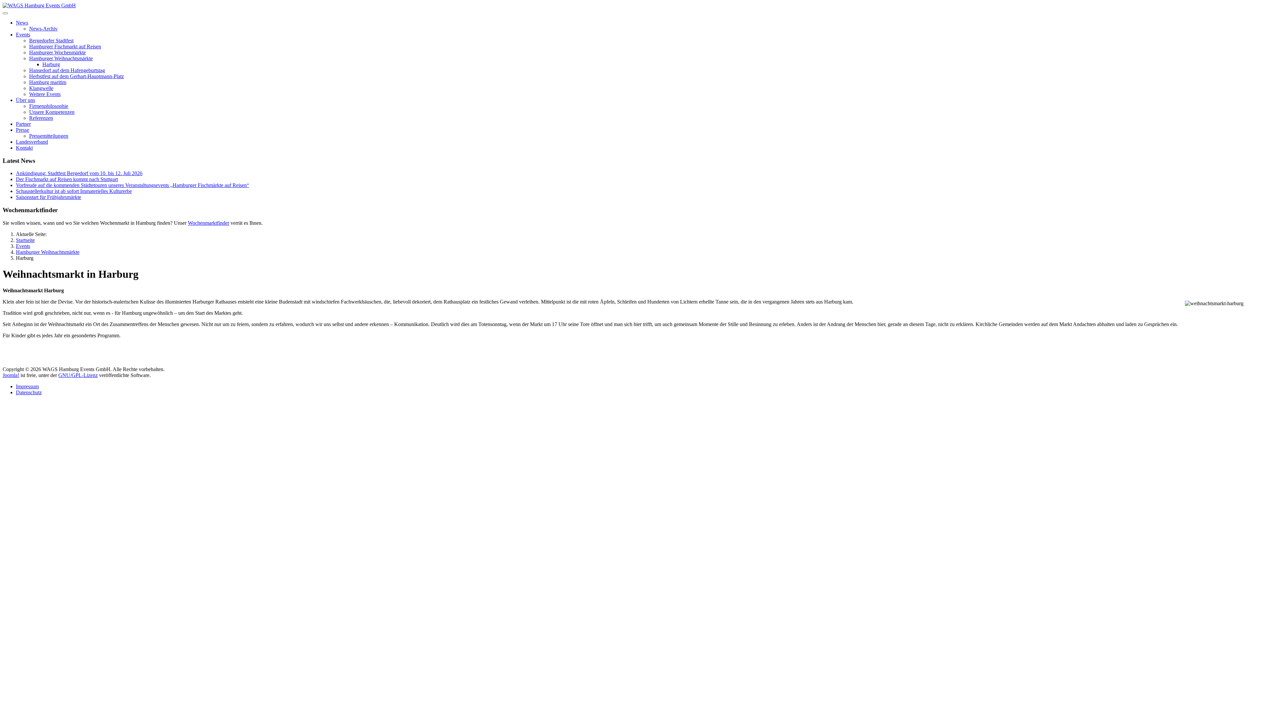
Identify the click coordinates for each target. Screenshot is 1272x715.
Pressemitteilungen (48, 136)
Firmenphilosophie (48, 106)
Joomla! (11, 375)
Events (23, 34)
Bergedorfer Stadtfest (51, 40)
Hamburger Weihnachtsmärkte (61, 58)
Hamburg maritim (47, 82)
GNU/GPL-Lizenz (78, 375)
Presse (22, 130)
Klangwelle (41, 88)
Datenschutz (29, 392)
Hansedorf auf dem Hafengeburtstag (67, 70)
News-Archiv (43, 28)
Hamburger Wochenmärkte (57, 52)
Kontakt (24, 148)
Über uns (25, 100)
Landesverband (32, 142)
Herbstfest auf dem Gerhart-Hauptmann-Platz (76, 76)
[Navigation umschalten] (5, 13)
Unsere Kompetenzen (52, 112)
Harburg (51, 64)
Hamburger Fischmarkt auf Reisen (65, 46)
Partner (23, 124)
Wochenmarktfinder (208, 223)
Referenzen (41, 118)
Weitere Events (45, 94)
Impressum (27, 386)
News (22, 22)
